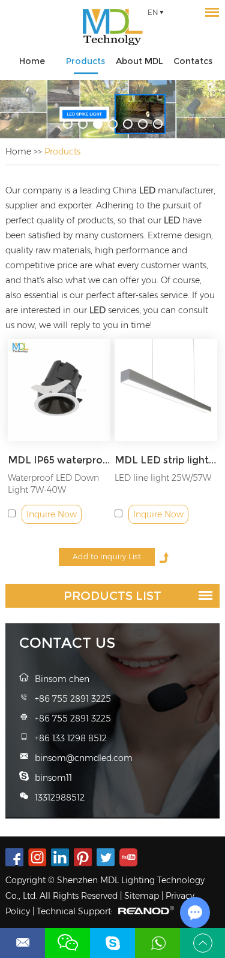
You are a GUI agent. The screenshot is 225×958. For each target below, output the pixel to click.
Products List (112, 596)
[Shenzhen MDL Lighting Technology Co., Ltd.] (112, 27)
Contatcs (192, 61)
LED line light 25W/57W (163, 477)
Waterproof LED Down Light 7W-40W (53, 483)
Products (85, 61)
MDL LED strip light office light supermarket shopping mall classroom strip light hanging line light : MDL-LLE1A (166, 460)
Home (32, 61)
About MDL (139, 61)
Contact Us (67, 642)
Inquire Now (51, 514)
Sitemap (141, 895)
